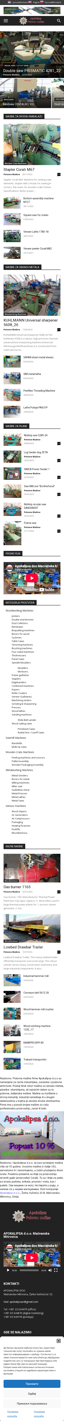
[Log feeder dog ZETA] (12, 457)
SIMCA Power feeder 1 (37, 469)
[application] (32, 1258)
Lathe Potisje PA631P (35, 407)
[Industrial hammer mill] (12, 980)
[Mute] (50, 1270)
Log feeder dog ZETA (36, 452)
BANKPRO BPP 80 (33, 1042)
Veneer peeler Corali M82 (37, 248)
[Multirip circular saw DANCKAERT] (12, 509)
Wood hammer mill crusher (38, 1009)
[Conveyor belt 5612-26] (12, 997)
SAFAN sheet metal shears (38, 357)
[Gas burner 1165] (32, 868)
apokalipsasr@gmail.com (24, 1301)
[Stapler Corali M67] (32, 144)
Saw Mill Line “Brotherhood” (39, 486)
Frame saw (30, 523)
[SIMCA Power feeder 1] (12, 473)
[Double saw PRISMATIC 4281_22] (32, 54)
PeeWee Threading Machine (39, 390)
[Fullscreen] (56, 1270)
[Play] (8, 1270)
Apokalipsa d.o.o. (10, 1192)
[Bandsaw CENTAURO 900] (25, 93)
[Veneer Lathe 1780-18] (12, 236)
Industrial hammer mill (36, 976)
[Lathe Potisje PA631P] (12, 412)
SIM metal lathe (32, 374)
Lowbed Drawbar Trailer (23, 947)
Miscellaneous (11, 881)
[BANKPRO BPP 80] (12, 1047)
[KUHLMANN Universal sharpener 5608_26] (32, 295)
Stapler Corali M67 (19, 169)
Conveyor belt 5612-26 (36, 992)
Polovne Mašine (12, 174)
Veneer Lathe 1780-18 (36, 231)
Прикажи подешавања (32, 1403)
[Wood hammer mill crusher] (12, 1014)
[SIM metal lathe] (12, 378)
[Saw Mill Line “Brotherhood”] (12, 491)
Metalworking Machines (15, 314)
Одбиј (32, 1393)
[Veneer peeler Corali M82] (12, 253)
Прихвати (32, 1384)
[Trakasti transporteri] (12, 1064)
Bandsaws (9, 100)
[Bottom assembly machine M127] (12, 203)
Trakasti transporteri (34, 1059)
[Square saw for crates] (12, 219)
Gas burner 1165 (17, 887)
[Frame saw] (12, 533)
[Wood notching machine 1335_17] (12, 1030)
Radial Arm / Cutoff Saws (16, 66)
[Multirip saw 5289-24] (12, 440)
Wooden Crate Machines (16, 163)
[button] (58, 1341)
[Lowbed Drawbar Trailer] (32, 928)
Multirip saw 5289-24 (35, 435)
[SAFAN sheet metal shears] (12, 362)
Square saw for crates (35, 215)
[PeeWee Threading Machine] (12, 395)
